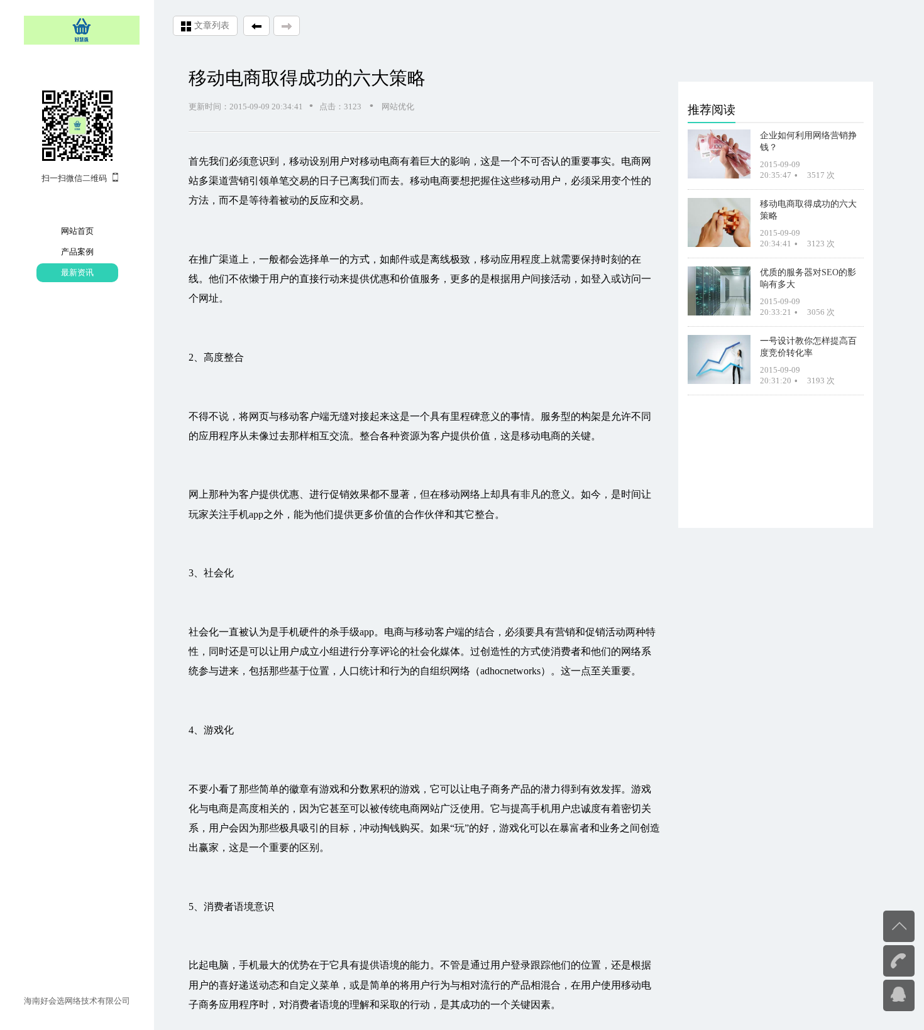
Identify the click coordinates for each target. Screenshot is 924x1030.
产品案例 (77, 251)
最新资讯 (77, 272)
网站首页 (77, 231)
